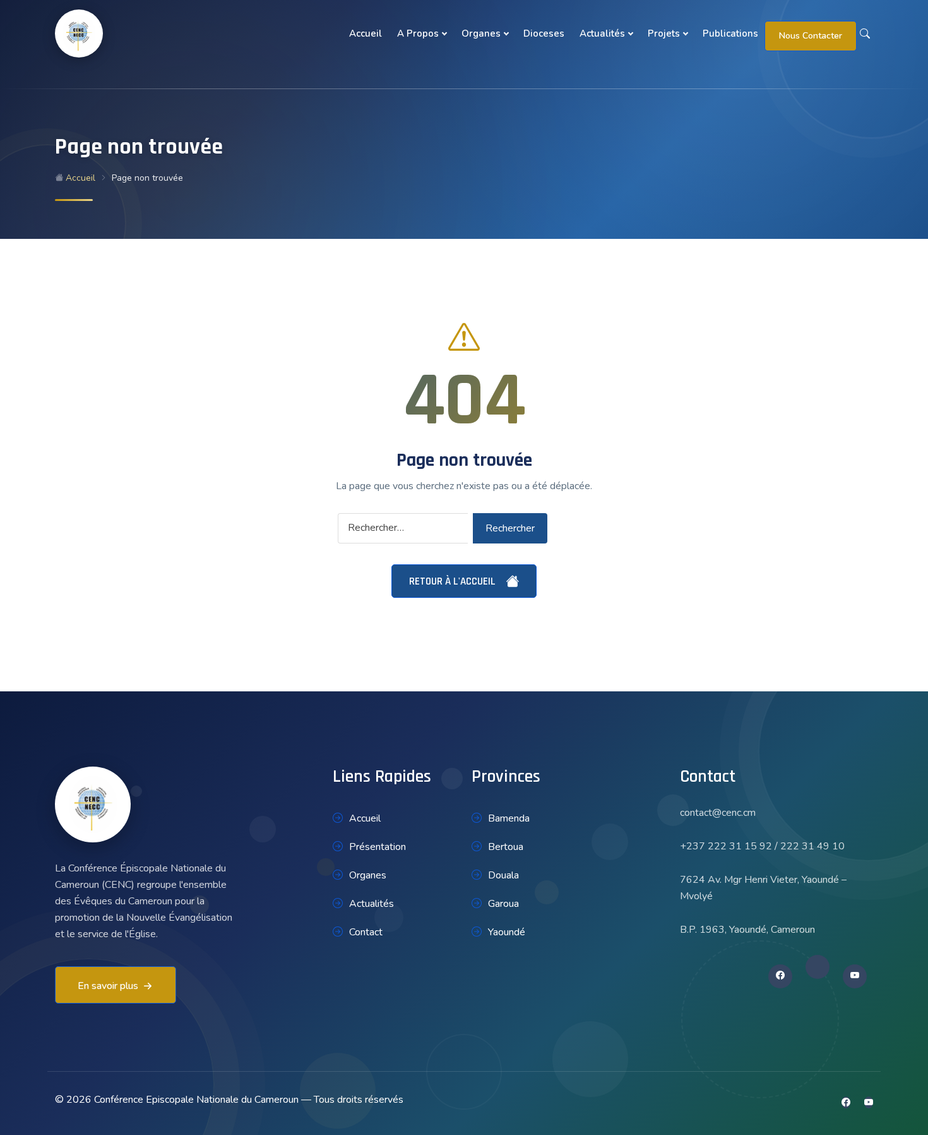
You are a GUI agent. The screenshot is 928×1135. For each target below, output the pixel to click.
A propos (418, 33)
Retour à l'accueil (453, 581)
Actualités (602, 33)
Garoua (503, 904)
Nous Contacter (810, 36)
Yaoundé (506, 932)
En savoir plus (108, 986)
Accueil (365, 33)
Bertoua (505, 847)
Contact (366, 932)
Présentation (377, 847)
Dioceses (543, 33)
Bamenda (509, 818)
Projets (664, 33)
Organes (481, 33)
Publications (730, 33)
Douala (503, 875)
